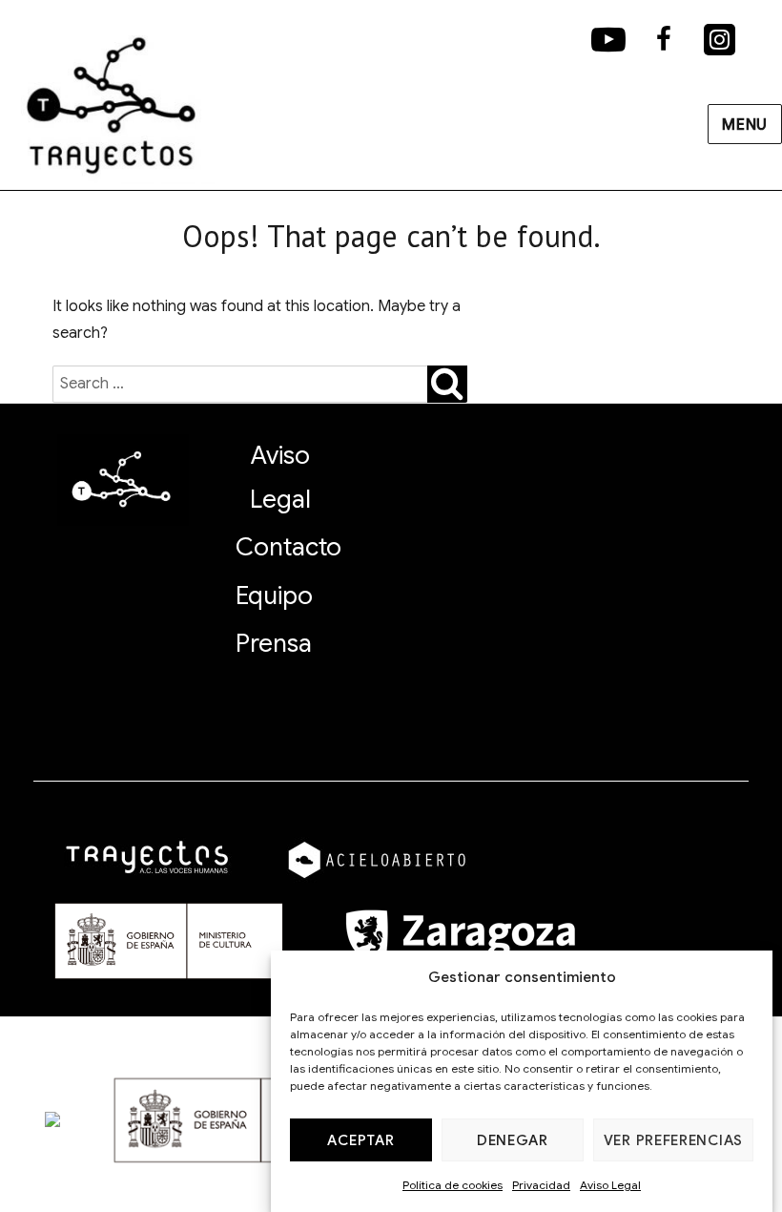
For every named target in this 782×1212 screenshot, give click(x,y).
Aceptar (360, 1140)
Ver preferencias (673, 1140)
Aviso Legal (610, 1185)
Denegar (512, 1140)
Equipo (274, 595)
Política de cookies (452, 1185)
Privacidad (541, 1185)
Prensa (274, 643)
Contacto (288, 547)
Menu (745, 125)
